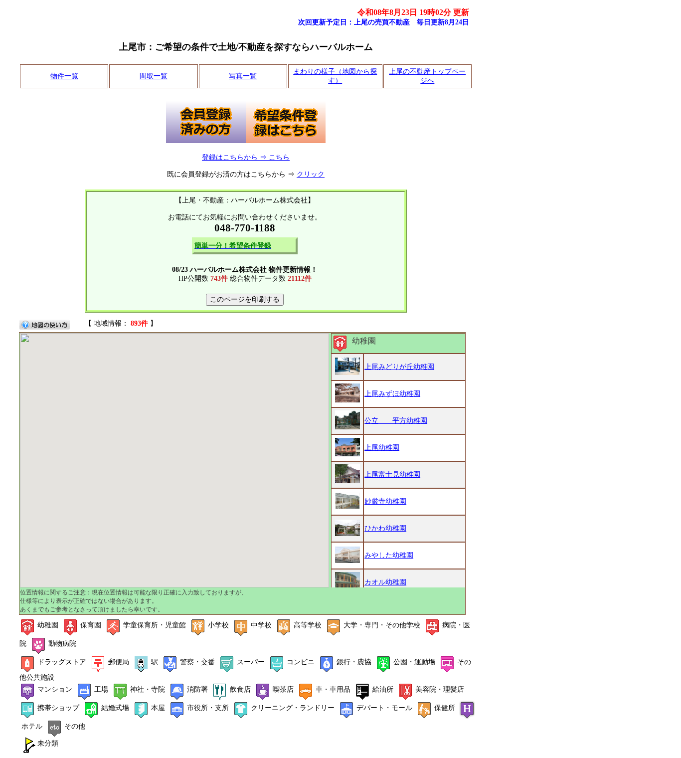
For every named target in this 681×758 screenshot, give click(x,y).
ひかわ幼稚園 (385, 528)
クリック (311, 174)
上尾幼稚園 (381, 447)
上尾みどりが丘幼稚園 (399, 367)
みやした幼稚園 (388, 555)
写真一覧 (243, 76)
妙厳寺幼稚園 (385, 501)
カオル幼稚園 (385, 582)
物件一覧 (64, 76)
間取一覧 (154, 76)
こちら (279, 157)
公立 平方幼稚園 (395, 420)
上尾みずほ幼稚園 (392, 393)
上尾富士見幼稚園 (392, 474)
